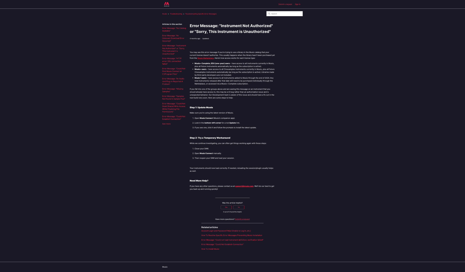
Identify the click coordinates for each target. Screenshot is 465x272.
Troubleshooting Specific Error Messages (201, 14)
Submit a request (285, 4)
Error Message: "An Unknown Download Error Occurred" (173, 38)
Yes (226, 207)
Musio (164, 14)
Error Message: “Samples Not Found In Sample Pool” (173, 97)
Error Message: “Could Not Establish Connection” (173, 117)
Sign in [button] (297, 4)
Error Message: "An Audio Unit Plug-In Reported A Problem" (173, 81)
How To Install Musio (210, 249)
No (239, 207)
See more (166, 124)
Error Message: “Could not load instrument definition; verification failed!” (232, 240)
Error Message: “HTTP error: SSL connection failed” (172, 61)
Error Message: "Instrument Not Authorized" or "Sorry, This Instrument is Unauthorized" (174, 49)
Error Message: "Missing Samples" (172, 90)
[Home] (166, 4)
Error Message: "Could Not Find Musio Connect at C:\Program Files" (173, 71)
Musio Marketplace (206, 58)
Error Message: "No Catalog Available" (174, 29)
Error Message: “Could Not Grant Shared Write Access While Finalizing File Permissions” (173, 107)
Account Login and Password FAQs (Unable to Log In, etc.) (226, 231)
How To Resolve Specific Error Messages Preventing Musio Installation (231, 235)
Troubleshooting (176, 14)
